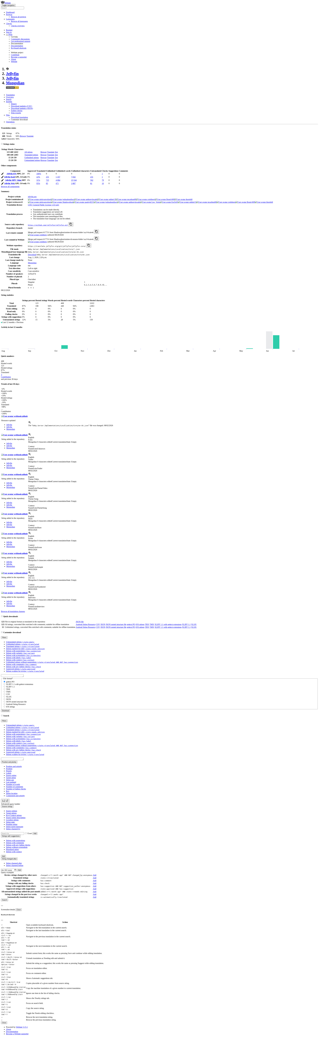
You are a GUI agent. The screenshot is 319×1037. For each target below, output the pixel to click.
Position (9, 769)
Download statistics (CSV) (21, 106)
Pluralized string (12, 849)
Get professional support (20, 41)
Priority (9, 771)
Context (31, 446)
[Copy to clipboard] (70, 224)
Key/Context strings (14, 815)
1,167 (58, 177)
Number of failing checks (16, 789)
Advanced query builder (10, 804)
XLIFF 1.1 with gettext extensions (168, 624)
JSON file (80, 622)
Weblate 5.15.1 (22, 1027)
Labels (8, 773)
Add (35, 833)
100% (38, 174)
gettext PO (131, 624)
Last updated (11, 782)
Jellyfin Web (9, 183)
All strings (28, 152)
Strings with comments (15, 843)
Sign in (9, 32)
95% (38, 183)
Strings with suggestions (15, 840)
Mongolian (15, 83)
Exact (30, 833)
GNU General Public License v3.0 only (43, 205)
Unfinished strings (31, 157)
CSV (98, 624)
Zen (56, 152)
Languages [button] (10, 19)
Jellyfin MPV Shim (13, 180)
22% (38, 177)
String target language (14, 827)
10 (103, 183)
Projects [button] (9, 14)
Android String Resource (85, 624)
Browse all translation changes (13, 611)
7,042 (73, 177)
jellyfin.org (32, 197)
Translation (10, 95)
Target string (11, 778)
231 (47, 177)
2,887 (73, 183)
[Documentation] (2, 144)
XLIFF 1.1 (186, 624)
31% (38, 180)
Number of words (13, 784)
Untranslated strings (32, 160)
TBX (147, 624)
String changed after (14, 863)
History (14, 104)
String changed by (13, 829)
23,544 (74, 180)
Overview (10, 97)
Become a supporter (19, 57)
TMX (152, 624)
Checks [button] (9, 23)
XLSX (194, 624)
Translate (30, 136)
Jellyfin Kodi (9, 177)
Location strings (12, 820)
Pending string (11, 824)
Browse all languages (19, 21)
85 (47, 183)
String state (10, 822)
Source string (11, 775)
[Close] (2, 905)
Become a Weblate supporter (17, 1034)
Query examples (7, 872)
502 (91, 180)
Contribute (15, 55)
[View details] (29, 423)
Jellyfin (12, 73)
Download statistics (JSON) (22, 108)
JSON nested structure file (116, 624)
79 (103, 180)
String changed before (14, 865)
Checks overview (18, 26)
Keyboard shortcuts (18, 48)
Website (14, 61)
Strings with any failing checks (18, 845)
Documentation (17, 46)
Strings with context (14, 852)
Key (7, 791)
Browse (23, 136)
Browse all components (10, 186)
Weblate (7, 3)
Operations (10, 122)
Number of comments (14, 787)
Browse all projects (18, 17)
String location (11, 793)
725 (47, 180)
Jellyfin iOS (12, 174)
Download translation (19, 117)
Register (9, 30)
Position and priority (14, 766)
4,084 (58, 180)
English (31, 437)
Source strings (11, 811)
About (13, 59)
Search (8, 99)
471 (57, 183)
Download (32, 255)
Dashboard (10, 12)
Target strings (11, 813)
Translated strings (31, 155)
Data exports (16, 113)
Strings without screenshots (16, 847)
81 (91, 183)
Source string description (15, 818)
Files (8, 115)
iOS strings (140, 624)
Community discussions (20, 39)
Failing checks (16, 111)
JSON (102, 624)
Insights (9, 102)
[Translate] (2, 174)
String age (10, 780)
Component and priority (15, 796)
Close (19, 910)
